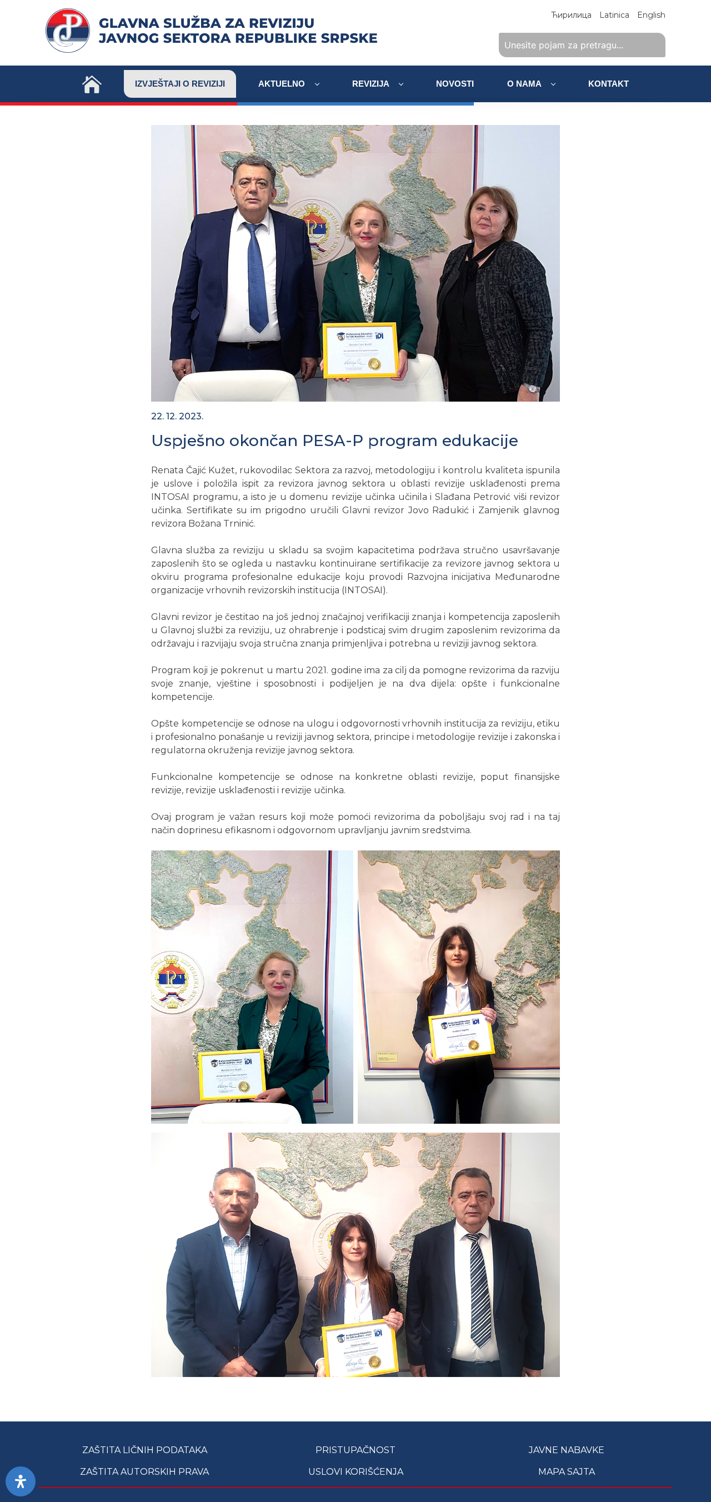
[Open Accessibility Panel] (21, 1481)
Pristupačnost (355, 1450)
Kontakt (608, 83)
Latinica (614, 15)
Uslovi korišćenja (355, 1471)
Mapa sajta (566, 1471)
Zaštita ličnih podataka (144, 1450)
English (651, 15)
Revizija (371, 83)
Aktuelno (282, 83)
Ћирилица (571, 15)
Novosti (455, 83)
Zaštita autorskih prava (144, 1471)
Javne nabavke (566, 1450)
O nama (525, 83)
